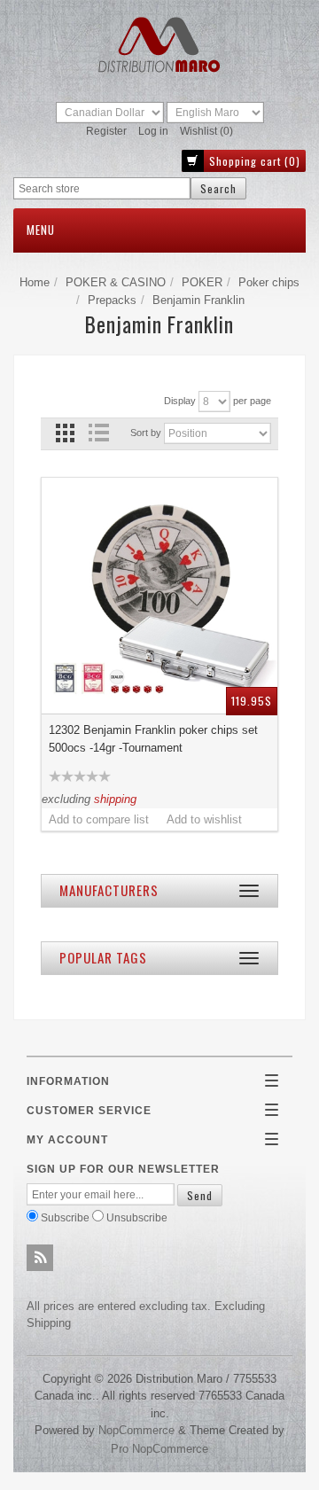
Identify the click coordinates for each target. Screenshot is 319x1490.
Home (34, 282)
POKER (202, 282)
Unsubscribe (136, 1217)
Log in (153, 131)
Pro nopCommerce (159, 1448)
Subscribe (65, 1217)
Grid (65, 433)
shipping (115, 799)
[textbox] (102, 188)
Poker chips (269, 282)
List (98, 433)
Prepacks (112, 300)
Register (106, 131)
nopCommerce (136, 1430)
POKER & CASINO (116, 282)
